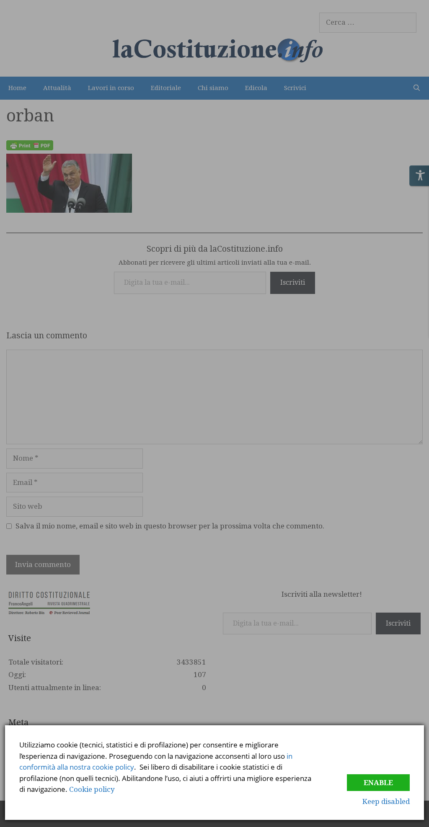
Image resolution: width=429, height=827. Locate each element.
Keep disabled (386, 801)
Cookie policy (92, 789)
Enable (378, 782)
